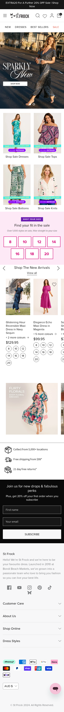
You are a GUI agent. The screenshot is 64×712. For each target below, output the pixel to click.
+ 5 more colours (43, 334)
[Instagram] (29, 587)
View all (32, 273)
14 (9, 356)
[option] (32, 70)
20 (8, 363)
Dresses (20, 27)
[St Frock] (19, 15)
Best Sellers (39, 27)
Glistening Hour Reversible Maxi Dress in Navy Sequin (16, 327)
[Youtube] (19, 587)
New (8, 27)
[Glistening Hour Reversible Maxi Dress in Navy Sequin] (18, 297)
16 (16, 356)
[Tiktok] (50, 587)
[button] (30, 104)
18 (23, 356)
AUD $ (8, 686)
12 (23, 348)
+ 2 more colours (15, 337)
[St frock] (29, 593)
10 (16, 348)
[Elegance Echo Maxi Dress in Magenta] (45, 297)
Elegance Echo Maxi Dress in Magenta (42, 325)
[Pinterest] (40, 587)
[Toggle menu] (5, 15)
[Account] (52, 15)
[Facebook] (9, 587)
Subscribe (32, 534)
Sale (56, 27)
